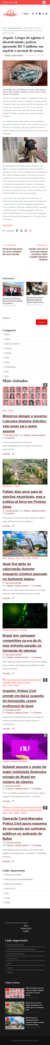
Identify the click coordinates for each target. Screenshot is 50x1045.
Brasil (6, 371)
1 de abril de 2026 (11, 511)
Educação (7, 353)
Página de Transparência (13, 884)
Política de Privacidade (12, 874)
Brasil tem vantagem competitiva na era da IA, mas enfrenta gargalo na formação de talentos (22, 643)
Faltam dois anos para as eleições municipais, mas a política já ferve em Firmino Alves (24, 499)
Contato (7, 898)
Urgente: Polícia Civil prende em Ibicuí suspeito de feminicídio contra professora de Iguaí (23, 698)
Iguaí (4, 558)
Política (7, 339)
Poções (6, 362)
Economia (8, 348)
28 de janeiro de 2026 (13, 786)
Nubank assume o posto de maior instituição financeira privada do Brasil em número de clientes (24, 774)
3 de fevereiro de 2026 (13, 654)
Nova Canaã (26, 558)
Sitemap (7, 902)
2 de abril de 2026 (11, 435)
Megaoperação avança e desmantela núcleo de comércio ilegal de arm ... (35, 299)
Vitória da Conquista (15, 28)
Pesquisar (6, 318)
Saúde (6, 357)
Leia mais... (7, 454)
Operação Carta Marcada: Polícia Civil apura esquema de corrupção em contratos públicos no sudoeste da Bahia (25, 829)
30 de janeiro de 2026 (13, 710)
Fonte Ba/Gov (8, 225)
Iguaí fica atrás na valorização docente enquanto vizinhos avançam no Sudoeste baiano (25, 571)
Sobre (6, 893)
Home (5, 28)
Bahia (11, 813)
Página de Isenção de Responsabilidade (18, 879)
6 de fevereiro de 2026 (13, 583)
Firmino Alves (8, 486)
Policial (7, 334)
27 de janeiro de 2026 (13, 842)
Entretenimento (10, 367)
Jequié (5, 813)
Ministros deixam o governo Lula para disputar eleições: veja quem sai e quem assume (25, 423)
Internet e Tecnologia (10, 630)
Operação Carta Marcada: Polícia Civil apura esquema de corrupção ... (13, 300)
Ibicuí (6, 376)
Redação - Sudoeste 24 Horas (14, 55)
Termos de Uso (9, 888)
